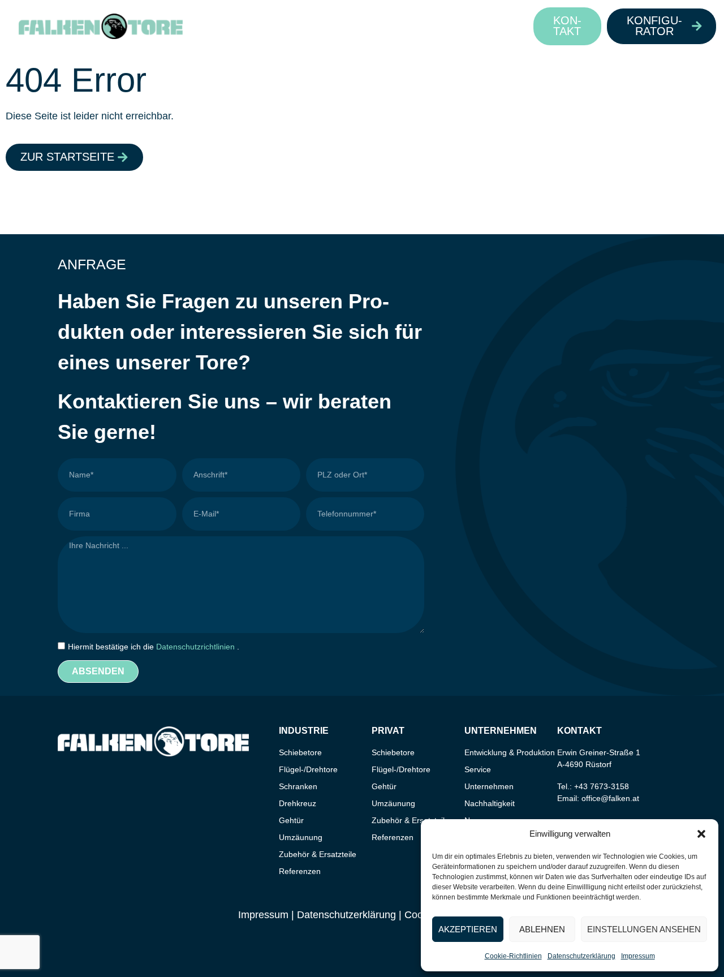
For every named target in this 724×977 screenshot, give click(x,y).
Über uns (425, 26)
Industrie (222, 26)
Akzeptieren (467, 929)
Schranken (298, 786)
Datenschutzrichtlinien (196, 646)
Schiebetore (300, 752)
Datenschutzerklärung (581, 956)
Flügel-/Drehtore (308, 769)
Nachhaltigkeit (489, 803)
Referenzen (300, 871)
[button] (701, 834)
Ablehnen (542, 929)
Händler (354, 26)
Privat (288, 26)
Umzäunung (300, 837)
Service (477, 769)
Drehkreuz (297, 803)
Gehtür (291, 820)
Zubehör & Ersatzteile (317, 854)
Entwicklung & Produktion (509, 752)
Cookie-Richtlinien (513, 956)
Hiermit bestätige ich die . (153, 646)
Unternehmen (489, 786)
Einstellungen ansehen (644, 929)
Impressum (638, 956)
